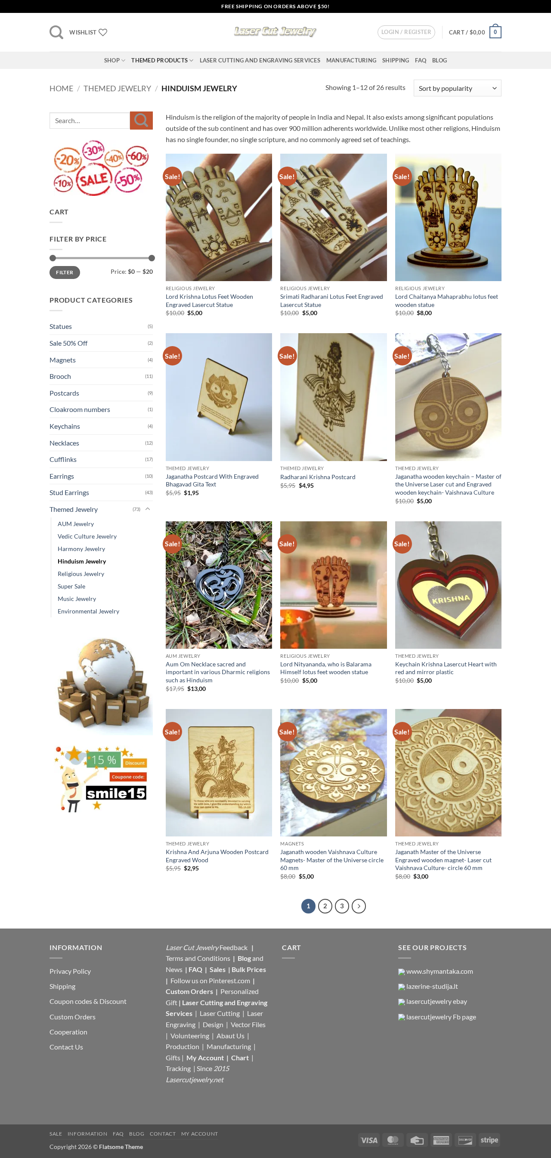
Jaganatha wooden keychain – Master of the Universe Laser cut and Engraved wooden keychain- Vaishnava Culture (448, 484)
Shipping (395, 60)
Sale (56, 1133)
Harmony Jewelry (81, 548)
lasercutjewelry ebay (436, 1001)
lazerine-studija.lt (432, 986)
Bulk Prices (249, 969)
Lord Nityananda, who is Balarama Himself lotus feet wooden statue (325, 668)
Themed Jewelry (117, 88)
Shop (112, 60)
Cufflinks (63, 459)
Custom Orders (73, 1016)
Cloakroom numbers (80, 409)
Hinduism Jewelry (82, 561)
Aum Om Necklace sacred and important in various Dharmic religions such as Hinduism (218, 672)
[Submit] (141, 120)
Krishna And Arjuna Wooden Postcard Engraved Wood (217, 856)
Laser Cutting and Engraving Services (260, 60)
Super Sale (71, 586)
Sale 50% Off (68, 343)
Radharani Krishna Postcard (318, 476)
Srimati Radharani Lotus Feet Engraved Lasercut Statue (331, 300)
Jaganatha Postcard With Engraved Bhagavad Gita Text (212, 480)
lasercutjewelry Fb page (441, 1016)
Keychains (65, 426)
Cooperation (68, 1032)
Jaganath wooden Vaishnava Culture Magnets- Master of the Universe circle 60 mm (332, 859)
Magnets (63, 360)
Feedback (234, 947)
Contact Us (66, 1047)
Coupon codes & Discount (89, 1001)
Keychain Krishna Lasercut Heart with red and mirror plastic (446, 668)
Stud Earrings (69, 492)
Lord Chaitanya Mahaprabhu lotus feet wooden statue (446, 300)
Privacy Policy (70, 971)
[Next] (359, 906)
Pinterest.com (229, 980)
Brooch (60, 376)
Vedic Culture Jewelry (87, 536)
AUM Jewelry (76, 523)
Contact (163, 1133)
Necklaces (64, 443)
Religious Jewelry (81, 573)
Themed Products (159, 60)
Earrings (62, 476)
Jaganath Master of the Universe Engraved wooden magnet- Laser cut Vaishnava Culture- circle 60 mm (443, 859)
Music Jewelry (77, 598)
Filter (64, 272)
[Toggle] (147, 509)
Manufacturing (351, 60)
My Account (205, 1057)
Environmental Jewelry (88, 611)
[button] (56, 32)
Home (61, 88)
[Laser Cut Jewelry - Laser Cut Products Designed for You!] (275, 32)
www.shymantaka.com (439, 971)
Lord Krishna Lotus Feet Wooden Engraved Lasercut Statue (209, 300)
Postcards (64, 393)
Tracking (179, 1068)
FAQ (420, 60)
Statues (61, 326)
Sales (218, 969)
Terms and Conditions (198, 958)
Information (88, 1133)
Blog (439, 60)
